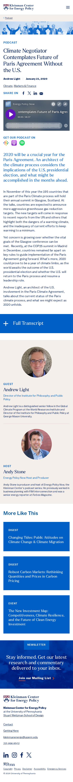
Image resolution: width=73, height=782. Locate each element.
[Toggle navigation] (68, 7)
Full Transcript (28, 323)
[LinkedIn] (5, 755)
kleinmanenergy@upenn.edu (20, 737)
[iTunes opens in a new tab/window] (14, 143)
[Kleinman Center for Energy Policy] (18, 7)
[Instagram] (14, 755)
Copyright (7, 769)
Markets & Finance (25, 86)
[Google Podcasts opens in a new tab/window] (6, 143)
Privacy (17, 769)
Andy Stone (14, 472)
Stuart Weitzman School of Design (23, 715)
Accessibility (40, 769)
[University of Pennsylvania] (9, 764)
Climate (8, 86)
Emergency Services (56, 769)
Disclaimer (27, 769)
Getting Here (11, 731)
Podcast (9, 18)
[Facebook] (21, 755)
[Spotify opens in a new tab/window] (22, 143)
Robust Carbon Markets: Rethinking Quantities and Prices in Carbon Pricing (35, 577)
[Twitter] (28, 755)
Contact (8, 724)
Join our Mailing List (35, 678)
